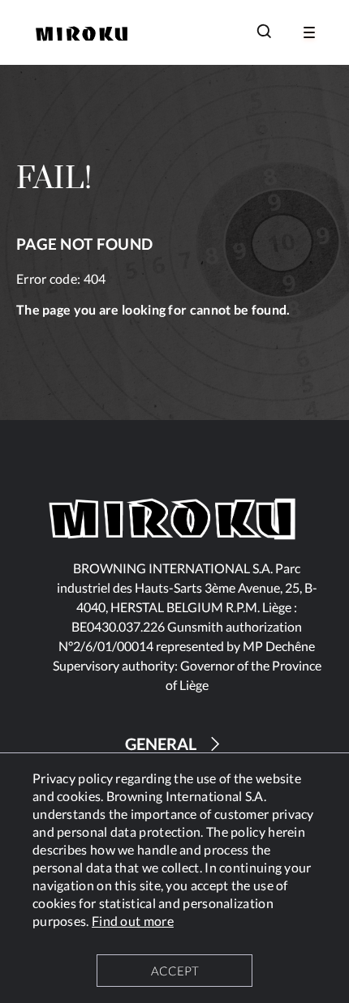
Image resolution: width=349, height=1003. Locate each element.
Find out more (133, 920)
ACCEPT (175, 970)
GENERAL (160, 743)
